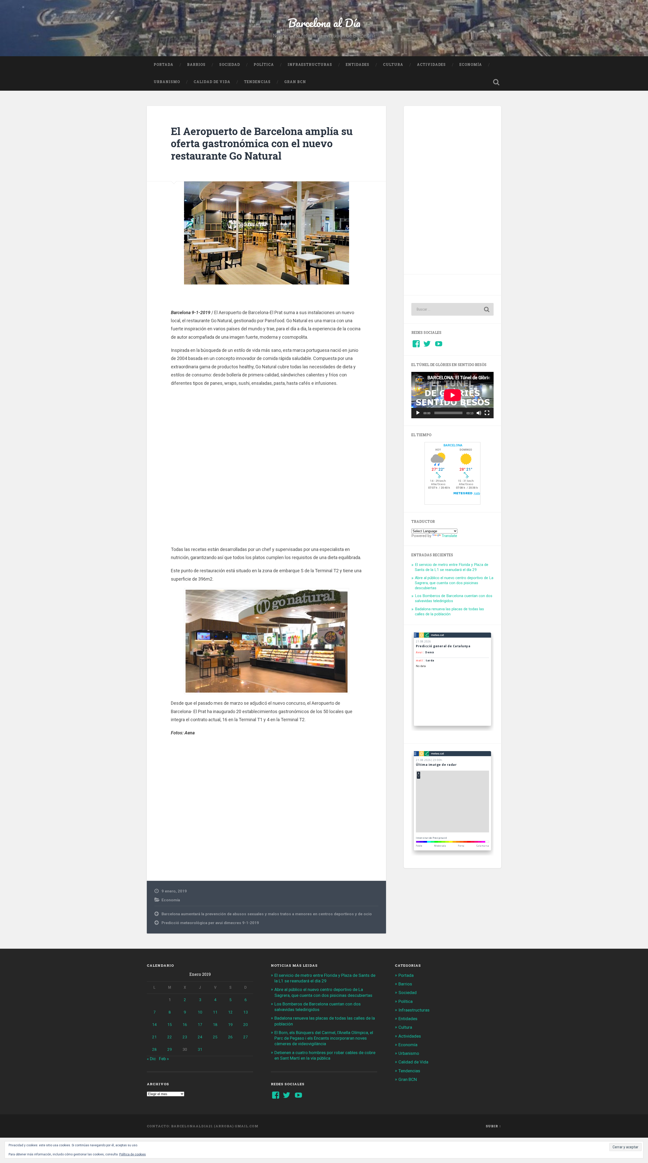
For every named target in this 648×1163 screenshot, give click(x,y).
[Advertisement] (267, 468)
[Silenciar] (478, 412)
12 (230, 1012)
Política (264, 64)
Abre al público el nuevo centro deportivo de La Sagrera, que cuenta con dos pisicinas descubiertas (454, 583)
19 (230, 1024)
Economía (470, 64)
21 (154, 1037)
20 (245, 1024)
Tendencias (257, 82)
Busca (496, 82)
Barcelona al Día (324, 23)
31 (200, 1049)
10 (200, 1012)
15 (169, 1024)
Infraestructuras (310, 64)
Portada (163, 64)
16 (185, 1024)
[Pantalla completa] (487, 412)
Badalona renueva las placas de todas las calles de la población (449, 611)
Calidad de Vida (212, 82)
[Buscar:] (452, 309)
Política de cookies (132, 1154)
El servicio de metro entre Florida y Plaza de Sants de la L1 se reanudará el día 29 (451, 567)
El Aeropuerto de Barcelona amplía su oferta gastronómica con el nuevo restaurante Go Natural (262, 143)
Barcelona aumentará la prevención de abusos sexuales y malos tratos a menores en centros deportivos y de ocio (266, 914)
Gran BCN (295, 82)
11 (215, 1012)
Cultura (393, 64)
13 (245, 1012)
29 (169, 1049)
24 (200, 1037)
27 (245, 1037)
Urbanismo (167, 82)
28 (154, 1049)
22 (169, 1037)
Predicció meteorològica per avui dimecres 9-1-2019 (210, 923)
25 (215, 1037)
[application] (452, 395)
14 (154, 1024)
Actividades (431, 64)
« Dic (151, 1058)
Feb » (164, 1058)
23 (185, 1037)
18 (215, 1024)
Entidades (357, 64)
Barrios (196, 64)
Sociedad (229, 64)
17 (200, 1024)
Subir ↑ (493, 1126)
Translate (449, 535)
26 (230, 1037)
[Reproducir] (417, 412)
